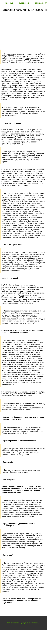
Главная (9, 3)
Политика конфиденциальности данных (23, 623)
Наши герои (23, 3)
